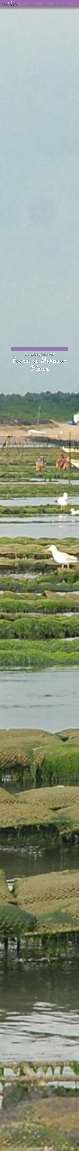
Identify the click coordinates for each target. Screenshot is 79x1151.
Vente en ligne (39, 10)
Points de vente (49, 3)
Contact (69, 3)
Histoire (17, 3)
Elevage (9, 3)
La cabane (61, 3)
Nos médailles (38, 3)
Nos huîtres (26, 3)
